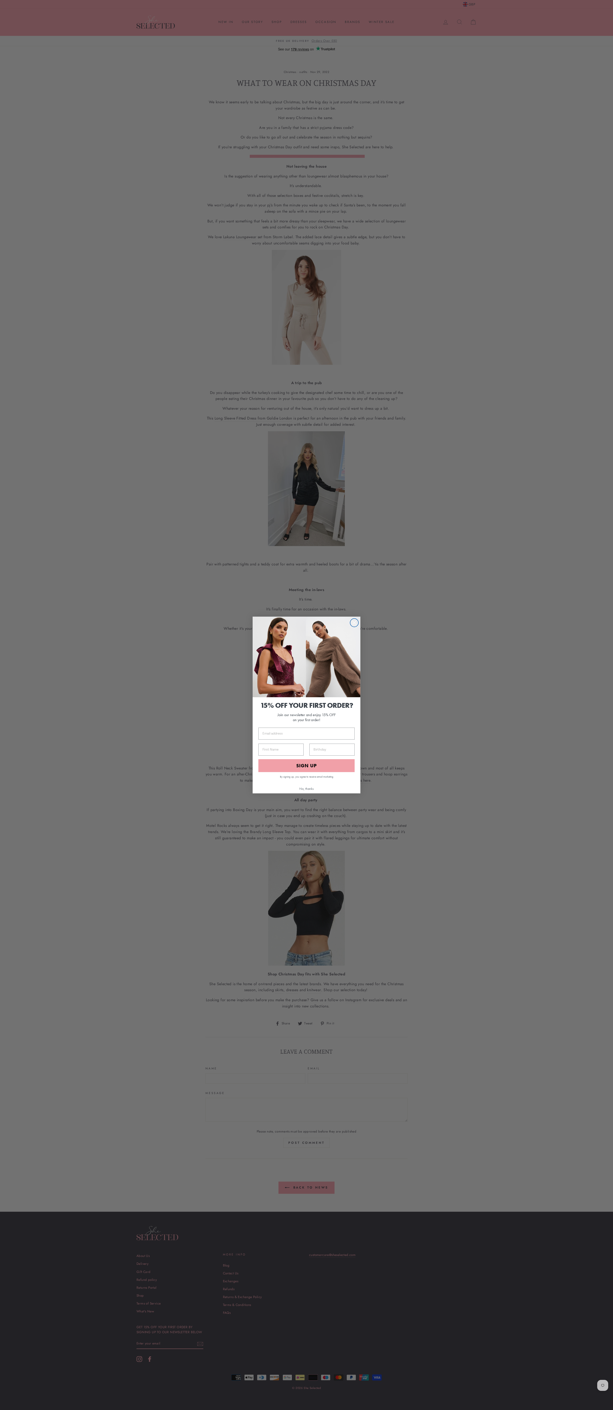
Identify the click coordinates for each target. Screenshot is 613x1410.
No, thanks (306, 788)
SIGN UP (306, 766)
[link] (306, 657)
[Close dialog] (354, 623)
